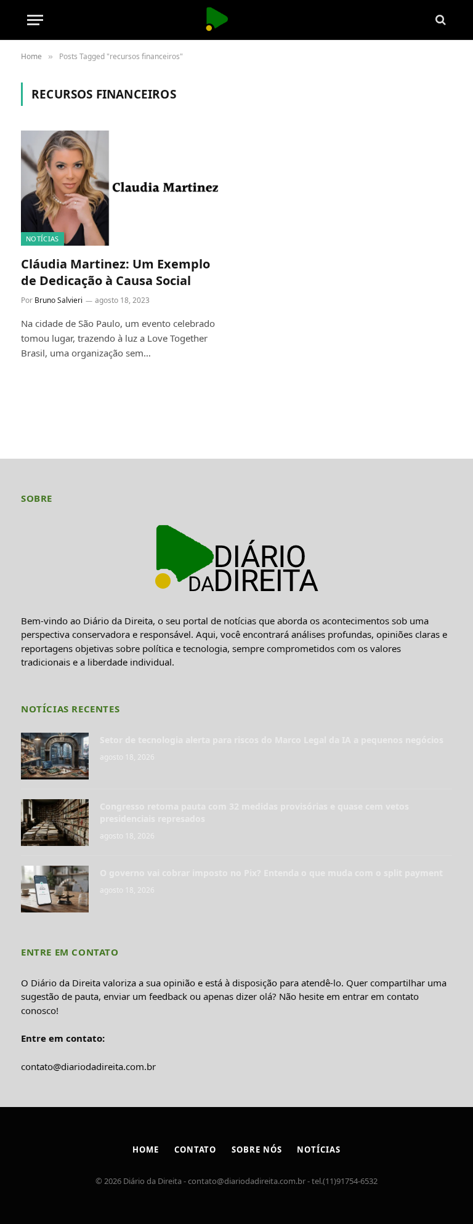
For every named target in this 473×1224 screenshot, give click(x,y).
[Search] (439, 20)
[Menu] (35, 20)
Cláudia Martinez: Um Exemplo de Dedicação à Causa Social (115, 272)
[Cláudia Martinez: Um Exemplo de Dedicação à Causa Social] (123, 188)
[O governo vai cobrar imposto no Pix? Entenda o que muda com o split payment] (55, 889)
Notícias (42, 238)
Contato (195, 1149)
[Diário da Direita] (236, 20)
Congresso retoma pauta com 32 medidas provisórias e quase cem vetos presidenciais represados (254, 812)
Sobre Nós (256, 1149)
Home (145, 1149)
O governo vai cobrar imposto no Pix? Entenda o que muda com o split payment (271, 873)
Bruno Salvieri (58, 300)
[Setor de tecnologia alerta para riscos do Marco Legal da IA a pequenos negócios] (55, 756)
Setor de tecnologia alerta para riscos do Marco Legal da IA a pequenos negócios (271, 740)
